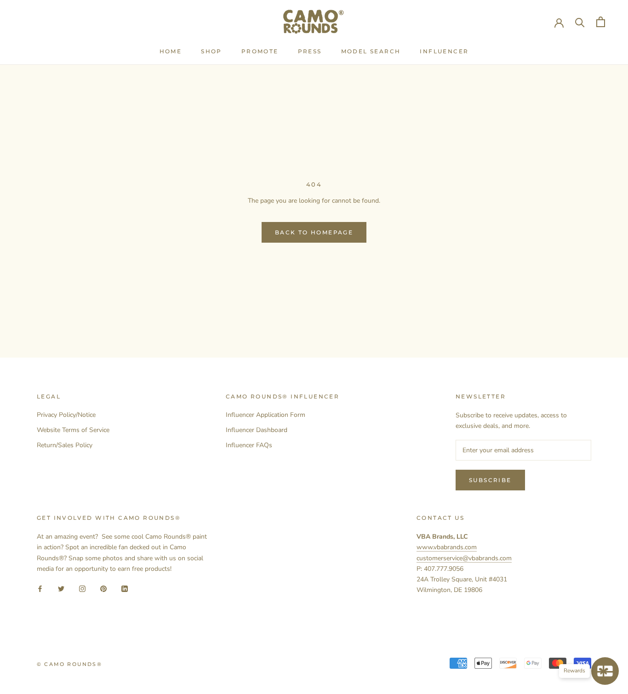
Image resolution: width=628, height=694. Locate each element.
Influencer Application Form (265, 414)
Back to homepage (314, 232)
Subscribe (490, 480)
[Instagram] (82, 588)
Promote (260, 51)
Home (171, 51)
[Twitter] (61, 588)
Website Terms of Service (73, 430)
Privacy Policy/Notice (66, 414)
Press (310, 51)
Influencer (444, 51)
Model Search (371, 51)
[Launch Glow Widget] (605, 671)
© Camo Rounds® (69, 664)
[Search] (580, 22)
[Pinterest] (103, 588)
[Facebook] (40, 588)
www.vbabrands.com (447, 547)
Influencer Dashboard (256, 430)
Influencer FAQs (249, 445)
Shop (211, 51)
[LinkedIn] (124, 588)
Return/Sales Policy (64, 445)
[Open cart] (600, 22)
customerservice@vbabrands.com (464, 558)
